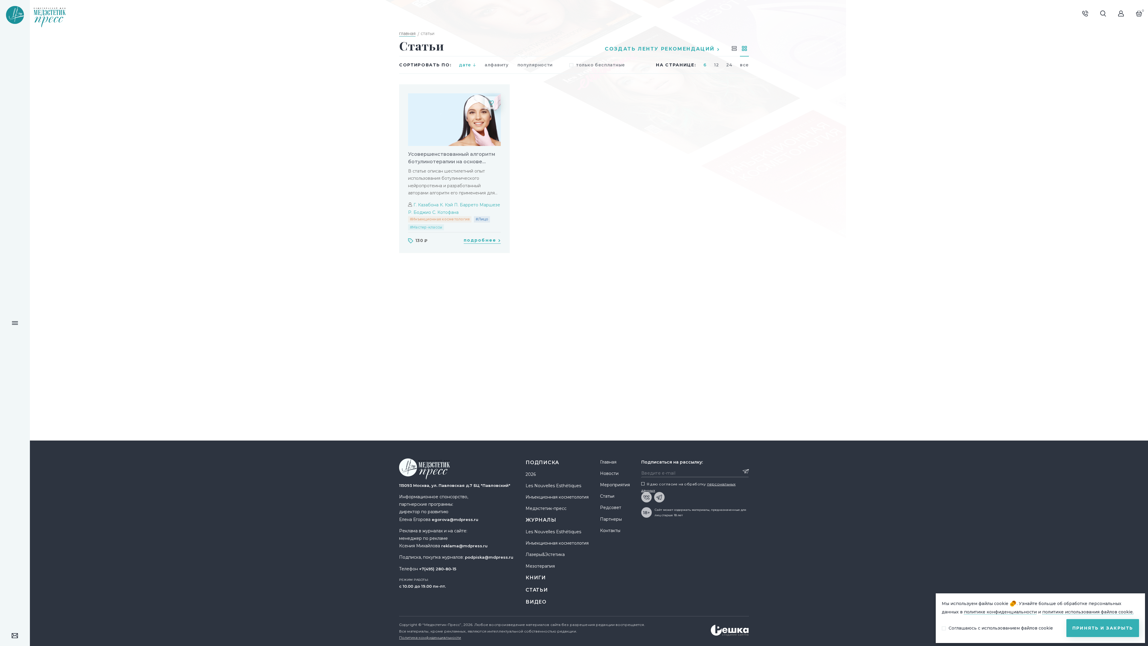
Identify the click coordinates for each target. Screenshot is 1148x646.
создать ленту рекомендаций (661, 49)
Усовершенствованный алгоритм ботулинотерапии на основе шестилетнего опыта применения (452, 158)
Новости (609, 473)
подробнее (481, 240)
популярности (535, 65)
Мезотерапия (540, 566)
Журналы (541, 520)
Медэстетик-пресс (546, 508)
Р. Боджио (419, 212)
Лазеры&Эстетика (545, 554)
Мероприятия (615, 484)
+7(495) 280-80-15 (437, 568)
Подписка (542, 462)
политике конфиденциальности (1000, 612)
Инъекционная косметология (557, 497)
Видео (536, 602)
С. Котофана (445, 212)
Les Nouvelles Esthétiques (553, 485)
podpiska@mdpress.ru (489, 557)
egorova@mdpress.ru (455, 519)
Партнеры (611, 519)
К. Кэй (446, 205)
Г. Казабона (426, 205)
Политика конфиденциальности (430, 637)
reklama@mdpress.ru (464, 545)
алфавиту (497, 65)
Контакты (610, 530)
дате (465, 65)
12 (716, 65)
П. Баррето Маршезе (477, 205)
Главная (608, 462)
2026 (531, 474)
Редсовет (610, 507)
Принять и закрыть (1102, 628)
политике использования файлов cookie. (1088, 612)
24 (729, 65)
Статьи (537, 590)
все (744, 65)
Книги (536, 578)
